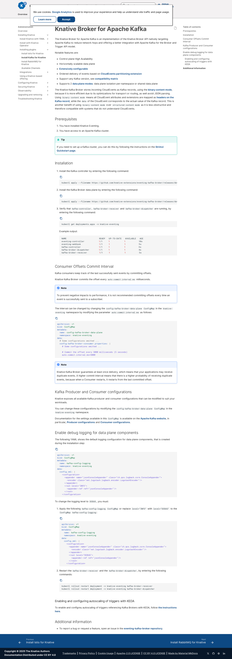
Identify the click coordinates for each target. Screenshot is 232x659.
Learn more (44, 19)
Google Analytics (62, 12)
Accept (66, 19)
